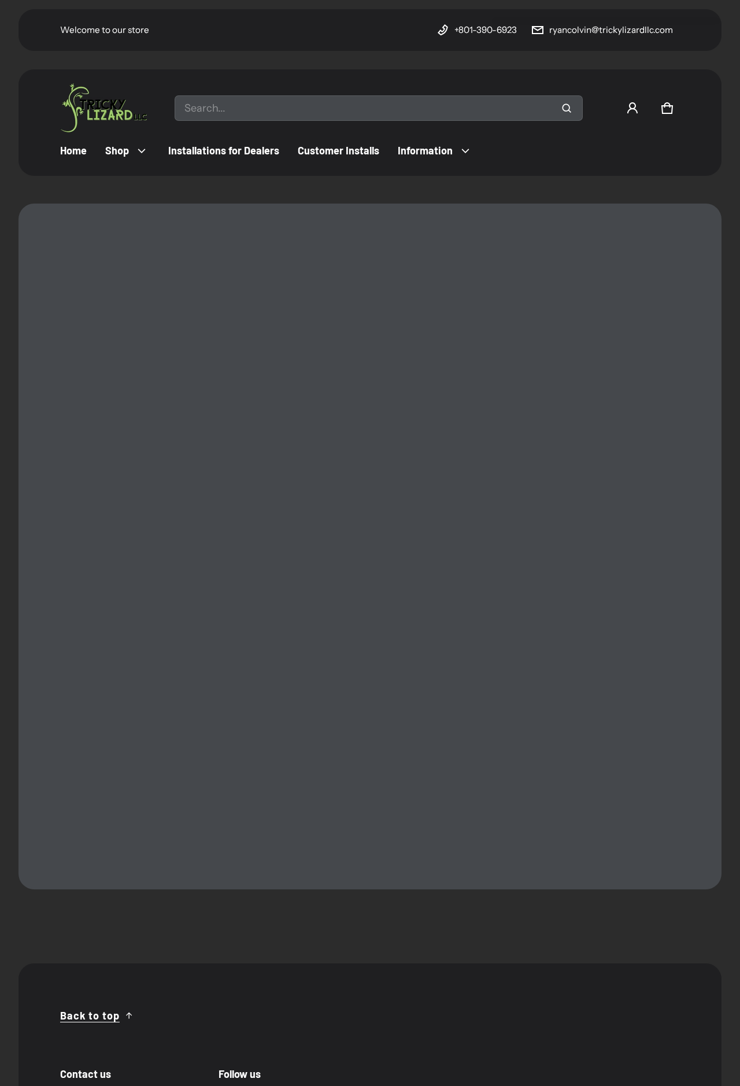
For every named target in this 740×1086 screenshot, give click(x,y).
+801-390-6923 (485, 29)
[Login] (632, 108)
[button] (667, 108)
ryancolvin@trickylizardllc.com (611, 29)
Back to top (90, 1015)
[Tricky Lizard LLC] (103, 107)
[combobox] (379, 108)
